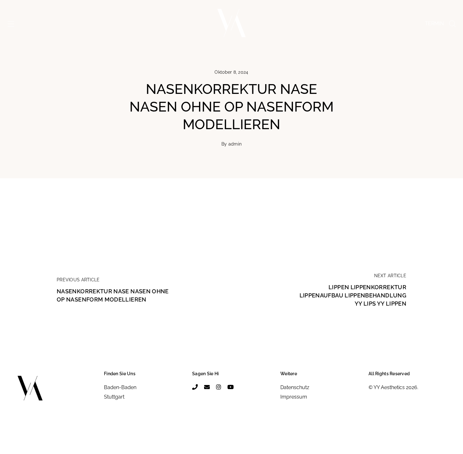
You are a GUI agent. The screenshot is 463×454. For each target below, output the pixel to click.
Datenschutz (294, 387)
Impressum (293, 397)
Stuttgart (114, 397)
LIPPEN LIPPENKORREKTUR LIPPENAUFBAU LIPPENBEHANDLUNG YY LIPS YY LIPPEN (353, 295)
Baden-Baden (120, 387)
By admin (231, 144)
